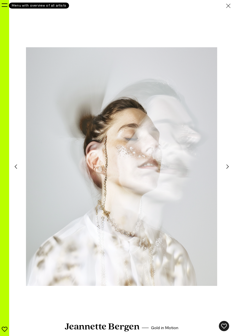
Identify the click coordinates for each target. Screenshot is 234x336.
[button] (16, 166)
